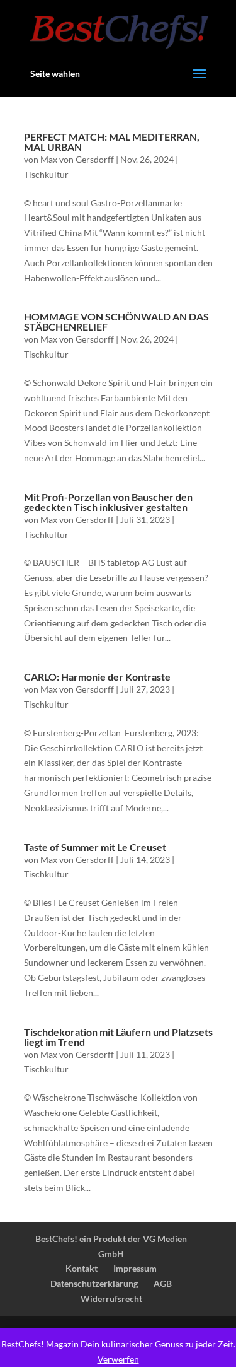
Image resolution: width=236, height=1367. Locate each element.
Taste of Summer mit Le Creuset (95, 847)
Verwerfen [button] (118, 1359)
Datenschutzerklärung (94, 1283)
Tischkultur (46, 174)
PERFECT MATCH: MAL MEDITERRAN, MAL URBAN (111, 142)
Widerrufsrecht (111, 1298)
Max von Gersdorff (77, 159)
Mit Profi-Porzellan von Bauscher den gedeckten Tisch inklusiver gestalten (108, 502)
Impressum (135, 1268)
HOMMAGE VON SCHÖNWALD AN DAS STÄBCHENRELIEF (116, 321)
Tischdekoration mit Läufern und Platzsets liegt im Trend (118, 1037)
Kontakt (81, 1268)
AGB (163, 1283)
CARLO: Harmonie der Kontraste (97, 677)
